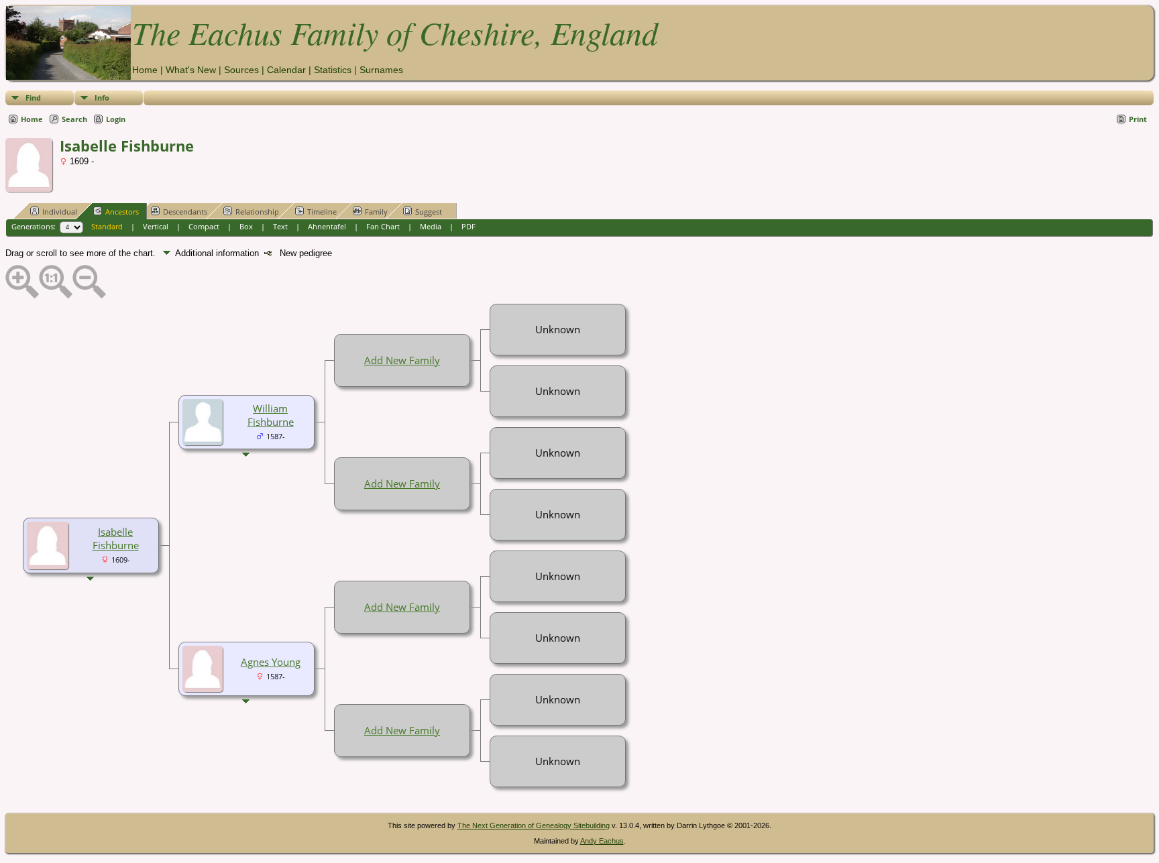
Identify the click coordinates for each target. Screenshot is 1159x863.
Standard (107, 226)
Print (1138, 119)
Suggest (428, 212)
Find (33, 98)
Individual (59, 212)
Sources (241, 69)
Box (246, 226)
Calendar (286, 69)
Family (376, 212)
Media (430, 226)
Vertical (155, 226)
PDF (468, 226)
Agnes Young (270, 662)
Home (145, 69)
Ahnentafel (327, 226)
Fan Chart (383, 226)
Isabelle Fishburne (116, 538)
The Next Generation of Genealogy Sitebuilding (533, 825)
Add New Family (402, 360)
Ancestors (122, 212)
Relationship (257, 212)
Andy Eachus (602, 841)
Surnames (381, 69)
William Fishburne (270, 415)
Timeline (322, 212)
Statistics (332, 69)
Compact (203, 226)
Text (280, 226)
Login (115, 119)
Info (102, 98)
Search (74, 119)
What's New (191, 69)
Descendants (185, 212)
